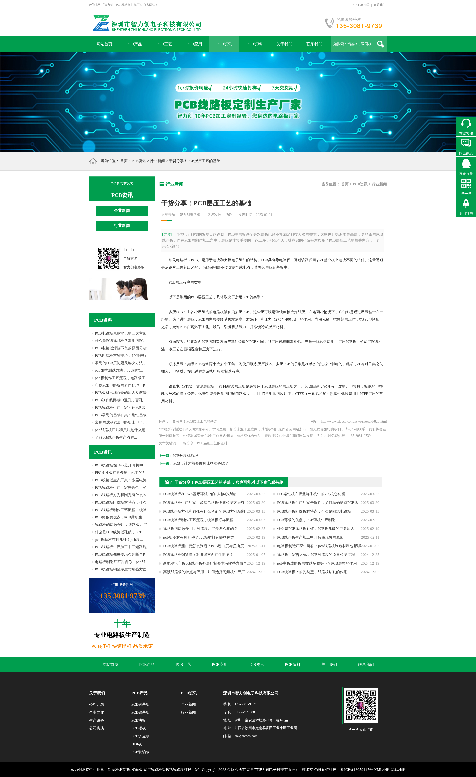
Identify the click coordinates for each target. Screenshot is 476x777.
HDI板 (136, 744)
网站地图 (398, 770)
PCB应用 (194, 44)
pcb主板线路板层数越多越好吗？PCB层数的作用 (317, 563)
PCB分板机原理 (185, 456)
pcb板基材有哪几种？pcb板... (119, 540)
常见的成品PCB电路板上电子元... (122, 422)
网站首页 (104, 44)
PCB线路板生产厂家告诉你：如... (122, 488)
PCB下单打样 (360, 5)
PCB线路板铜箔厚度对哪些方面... (122, 569)
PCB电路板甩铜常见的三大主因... (122, 333)
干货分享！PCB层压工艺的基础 (203, 482)
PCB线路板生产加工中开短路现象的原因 (310, 537)
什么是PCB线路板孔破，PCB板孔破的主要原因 (315, 529)
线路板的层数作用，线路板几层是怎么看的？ (200, 529)
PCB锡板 (138, 728)
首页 (124, 161)
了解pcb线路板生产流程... (116, 437)
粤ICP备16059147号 (356, 770)
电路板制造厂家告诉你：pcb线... (121, 562)
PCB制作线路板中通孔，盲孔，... (122, 400)
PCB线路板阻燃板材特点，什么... (122, 502)
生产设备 (96, 720)
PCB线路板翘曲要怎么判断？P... (121, 554)
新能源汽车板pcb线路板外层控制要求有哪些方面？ (205, 563)
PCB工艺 (164, 44)
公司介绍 (96, 704)
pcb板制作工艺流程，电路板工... (121, 378)
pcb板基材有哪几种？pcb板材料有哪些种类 (198, 537)
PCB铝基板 (140, 712)
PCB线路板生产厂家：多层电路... (122, 480)
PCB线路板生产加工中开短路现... (122, 547)
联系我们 (380, 5)
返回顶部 (466, 214)
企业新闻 (122, 210)
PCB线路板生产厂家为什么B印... (121, 408)
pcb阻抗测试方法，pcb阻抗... (119, 370)
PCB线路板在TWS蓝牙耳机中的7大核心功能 (199, 494)
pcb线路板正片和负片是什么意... (121, 430)
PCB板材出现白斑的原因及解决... (122, 393)
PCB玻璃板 (140, 752)
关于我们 (284, 44)
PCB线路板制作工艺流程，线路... (122, 510)
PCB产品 (134, 44)
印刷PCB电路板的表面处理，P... (121, 385)
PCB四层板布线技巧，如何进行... (122, 356)
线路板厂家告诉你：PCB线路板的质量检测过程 (316, 555)
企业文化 (96, 712)
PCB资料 (254, 44)
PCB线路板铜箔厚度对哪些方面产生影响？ (198, 555)
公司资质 (96, 728)
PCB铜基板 (140, 704)
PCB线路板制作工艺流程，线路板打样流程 (198, 520)
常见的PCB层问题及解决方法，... (122, 363)
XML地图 (382, 770)
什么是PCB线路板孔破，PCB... (120, 532)
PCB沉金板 (140, 736)
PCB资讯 (224, 44)
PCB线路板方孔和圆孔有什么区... (122, 495)
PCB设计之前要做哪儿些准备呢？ (201, 463)
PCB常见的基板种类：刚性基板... (122, 415)
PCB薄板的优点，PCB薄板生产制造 (306, 520)
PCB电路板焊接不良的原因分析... (122, 348)
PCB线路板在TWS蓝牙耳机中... (120, 465)
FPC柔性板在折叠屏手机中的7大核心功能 (311, 494)
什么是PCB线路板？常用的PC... (121, 341)
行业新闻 (157, 161)
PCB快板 (138, 720)
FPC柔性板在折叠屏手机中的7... (121, 473)
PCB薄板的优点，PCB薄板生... (120, 517)
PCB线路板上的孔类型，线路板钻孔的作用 (312, 572)
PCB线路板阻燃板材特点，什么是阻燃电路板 (314, 511)
